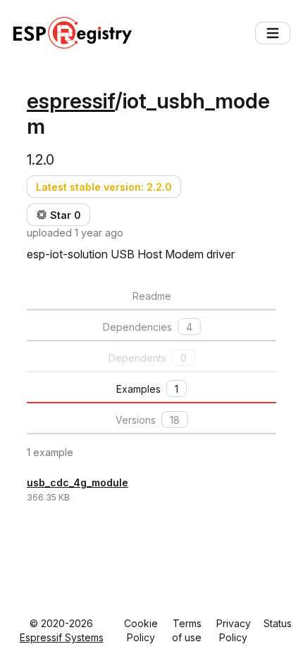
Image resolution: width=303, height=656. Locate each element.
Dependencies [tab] (147, 327)
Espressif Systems (62, 637)
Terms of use (187, 630)
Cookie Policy (141, 630)
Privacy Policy (233, 630)
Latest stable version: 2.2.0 (104, 187)
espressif (71, 100)
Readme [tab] (151, 296)
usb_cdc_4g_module (77, 482)
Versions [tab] (148, 420)
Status (278, 623)
